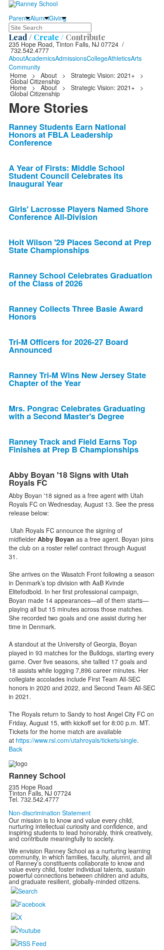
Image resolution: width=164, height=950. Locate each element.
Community (24, 67)
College (97, 58)
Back (15, 749)
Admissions (71, 58)
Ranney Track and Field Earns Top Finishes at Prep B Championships (74, 445)
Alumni (39, 18)
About (17, 58)
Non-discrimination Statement (50, 812)
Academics (40, 58)
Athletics (119, 58)
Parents (19, 18)
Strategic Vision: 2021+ (103, 75)
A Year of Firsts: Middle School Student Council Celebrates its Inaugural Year (67, 175)
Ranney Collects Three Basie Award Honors (76, 312)
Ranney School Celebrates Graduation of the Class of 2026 (80, 279)
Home (19, 75)
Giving (57, 18)
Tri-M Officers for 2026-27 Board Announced (68, 345)
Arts (136, 58)
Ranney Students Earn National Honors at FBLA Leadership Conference (67, 134)
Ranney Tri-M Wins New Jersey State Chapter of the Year (77, 379)
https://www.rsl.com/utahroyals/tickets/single (76, 740)
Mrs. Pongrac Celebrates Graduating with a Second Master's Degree (77, 412)
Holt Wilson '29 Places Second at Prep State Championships (80, 246)
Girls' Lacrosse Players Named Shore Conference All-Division (78, 213)
